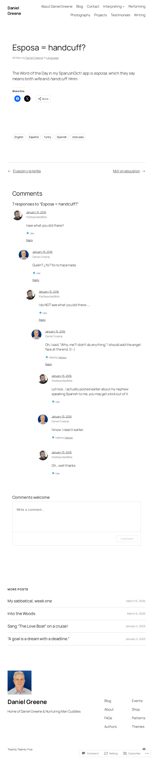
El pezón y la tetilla (27, 171)
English (19, 137)
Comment (127, 538)
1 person (62, 357)
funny (47, 137)
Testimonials (120, 15)
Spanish (62, 137)
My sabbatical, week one (30, 601)
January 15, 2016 (36, 212)
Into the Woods (21, 613)
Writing (139, 15)
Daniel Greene (14, 10)
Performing (136, 6)
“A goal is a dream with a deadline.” (38, 639)
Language (52, 58)
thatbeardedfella (36, 217)
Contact (93, 6)
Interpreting (112, 6)
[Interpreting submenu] (124, 6)
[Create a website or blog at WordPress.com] (144, 749)
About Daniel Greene (57, 6)
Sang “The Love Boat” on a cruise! (38, 626)
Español (34, 137)
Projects (100, 15)
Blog (79, 6)
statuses (77, 137)
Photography (80, 15)
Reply (29, 240)
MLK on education (126, 171)
